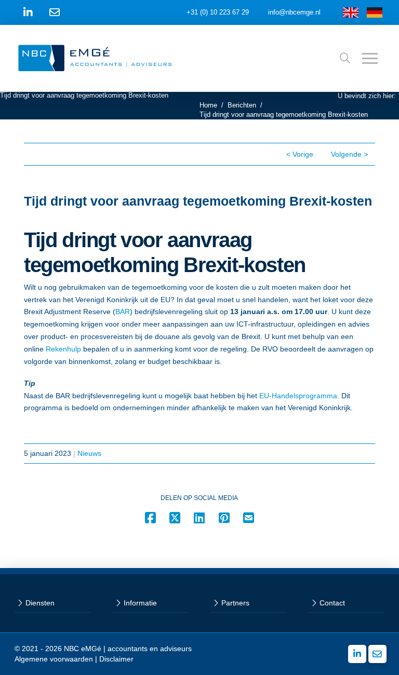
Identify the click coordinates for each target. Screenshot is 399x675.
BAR (122, 311)
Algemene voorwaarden (54, 659)
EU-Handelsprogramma (298, 396)
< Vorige (299, 154)
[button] (344, 58)
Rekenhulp (63, 349)
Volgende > (349, 154)
